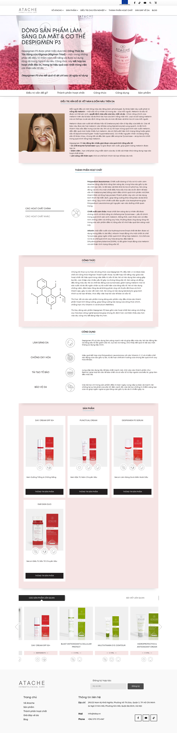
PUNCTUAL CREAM (88, 420)
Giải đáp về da (31, 715)
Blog (25, 719)
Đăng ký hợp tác (102, 681)
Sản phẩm (144, 93)
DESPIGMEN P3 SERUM (132, 420)
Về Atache (28, 703)
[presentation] (17, 624)
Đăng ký (136, 686)
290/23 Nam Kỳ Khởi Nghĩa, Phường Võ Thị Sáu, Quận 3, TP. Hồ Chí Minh (121, 703)
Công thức (100, 93)
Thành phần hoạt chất (71, 93)
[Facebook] (135, 3)
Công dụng (122, 93)
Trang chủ (30, 697)
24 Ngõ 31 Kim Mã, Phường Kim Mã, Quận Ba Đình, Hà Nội (115, 706)
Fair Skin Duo (44, 504)
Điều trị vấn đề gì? (37, 93)
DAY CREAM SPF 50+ (44, 420)
